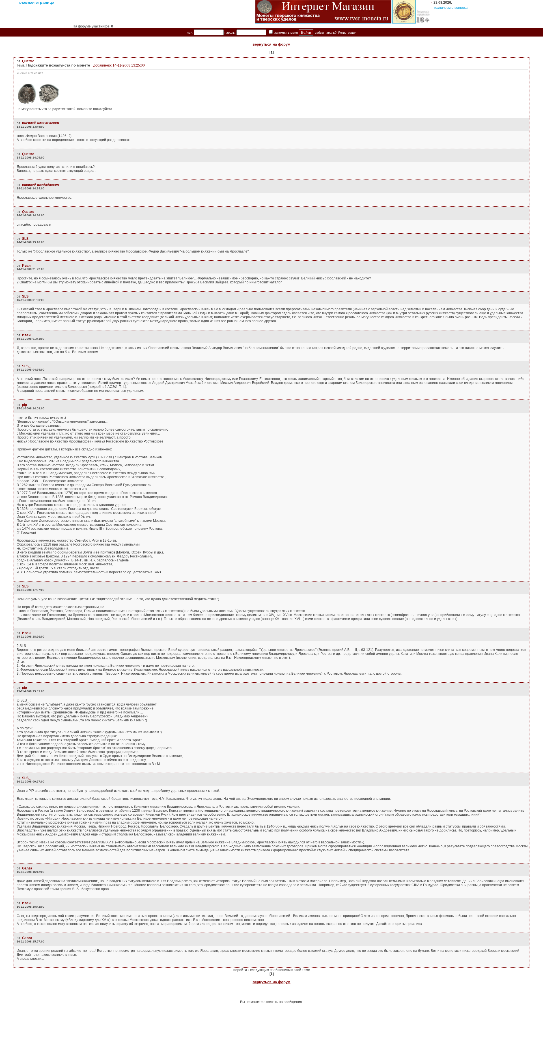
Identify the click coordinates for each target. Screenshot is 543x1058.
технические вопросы (451, 8)
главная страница (36, 2)
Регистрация (347, 32)
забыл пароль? (326, 32)
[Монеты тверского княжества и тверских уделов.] (323, 22)
